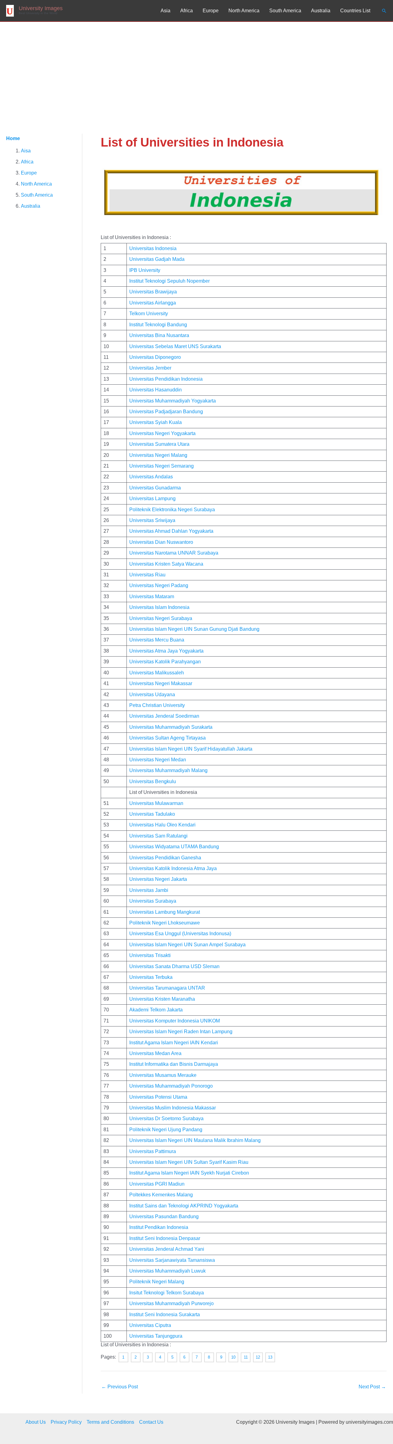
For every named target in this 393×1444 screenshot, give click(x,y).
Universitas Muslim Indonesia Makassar (172, 1107)
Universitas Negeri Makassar (160, 683)
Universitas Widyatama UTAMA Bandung (174, 846)
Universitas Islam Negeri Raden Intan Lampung (180, 1031)
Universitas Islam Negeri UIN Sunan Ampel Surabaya (187, 944)
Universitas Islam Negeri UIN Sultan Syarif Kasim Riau (188, 1162)
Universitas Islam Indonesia (159, 607)
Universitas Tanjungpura (155, 1336)
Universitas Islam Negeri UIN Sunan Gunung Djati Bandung (194, 629)
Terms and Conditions (110, 1422)
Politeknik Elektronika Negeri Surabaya (172, 509)
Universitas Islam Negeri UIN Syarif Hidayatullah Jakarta (190, 748)
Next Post (372, 1386)
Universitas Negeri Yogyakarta (162, 433)
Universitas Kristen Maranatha (162, 999)
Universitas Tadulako (152, 814)
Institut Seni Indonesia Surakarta (164, 1314)
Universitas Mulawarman (156, 803)
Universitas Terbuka (151, 977)
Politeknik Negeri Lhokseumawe (164, 922)
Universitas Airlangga (152, 302)
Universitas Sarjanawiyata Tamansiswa (172, 1260)
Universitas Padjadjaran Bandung (166, 411)
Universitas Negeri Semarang (161, 466)
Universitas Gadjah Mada (157, 259)
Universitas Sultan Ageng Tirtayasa (167, 737)
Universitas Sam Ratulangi (158, 835)
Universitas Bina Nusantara (159, 335)
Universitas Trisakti (150, 955)
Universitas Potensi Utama (158, 1097)
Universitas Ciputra (150, 1325)
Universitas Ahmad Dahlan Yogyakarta (171, 531)
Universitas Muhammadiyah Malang (168, 770)
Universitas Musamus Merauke (162, 1075)
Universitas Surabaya (152, 901)
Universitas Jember (150, 368)
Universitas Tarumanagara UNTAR (167, 988)
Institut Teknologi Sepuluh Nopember (169, 281)
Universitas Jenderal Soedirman (164, 716)
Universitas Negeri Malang (158, 455)
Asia (165, 10)
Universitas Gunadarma (155, 487)
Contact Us (151, 1422)
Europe (211, 10)
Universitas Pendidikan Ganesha (165, 857)
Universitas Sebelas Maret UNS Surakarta (175, 346)
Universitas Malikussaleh (156, 672)
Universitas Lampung (152, 498)
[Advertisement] (196, 68)
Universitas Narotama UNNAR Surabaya (173, 552)
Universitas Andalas (151, 476)
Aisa (26, 150)
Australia (320, 10)
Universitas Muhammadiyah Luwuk (167, 1270)
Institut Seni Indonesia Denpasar (164, 1238)
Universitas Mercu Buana (156, 639)
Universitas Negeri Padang (158, 585)
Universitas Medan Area (155, 1053)
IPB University (144, 270)
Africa (186, 10)
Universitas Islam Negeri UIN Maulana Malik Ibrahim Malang (195, 1140)
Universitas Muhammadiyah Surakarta (170, 727)
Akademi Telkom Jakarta (156, 1009)
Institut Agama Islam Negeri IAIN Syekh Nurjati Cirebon (189, 1172)
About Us (35, 1422)
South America (285, 10)
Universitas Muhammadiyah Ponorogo (171, 1086)
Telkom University (148, 313)
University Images (41, 8)
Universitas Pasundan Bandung (164, 1216)
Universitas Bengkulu (152, 781)
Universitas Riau (147, 574)
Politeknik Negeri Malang (156, 1281)
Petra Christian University (157, 705)
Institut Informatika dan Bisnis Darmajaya (173, 1064)
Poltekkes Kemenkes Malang (161, 1194)
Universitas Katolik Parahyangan (165, 661)
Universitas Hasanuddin (155, 389)
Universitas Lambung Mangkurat (164, 912)
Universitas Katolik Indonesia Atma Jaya (173, 868)
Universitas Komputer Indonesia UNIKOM (174, 1020)
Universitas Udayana (152, 694)
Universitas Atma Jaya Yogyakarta (166, 650)
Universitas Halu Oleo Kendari (162, 824)
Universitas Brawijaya (153, 291)
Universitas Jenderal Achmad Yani (166, 1249)
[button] (384, 11)
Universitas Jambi (148, 890)
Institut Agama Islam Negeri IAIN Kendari (173, 1042)
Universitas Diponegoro (155, 357)
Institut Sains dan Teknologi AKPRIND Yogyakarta (183, 1205)
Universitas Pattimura (152, 1151)
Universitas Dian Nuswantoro (161, 542)
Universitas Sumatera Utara (159, 444)
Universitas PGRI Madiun (157, 1184)
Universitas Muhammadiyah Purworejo (171, 1303)
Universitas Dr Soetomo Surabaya (166, 1118)
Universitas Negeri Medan (157, 759)
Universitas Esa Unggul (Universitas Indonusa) (180, 933)
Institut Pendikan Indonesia (158, 1227)
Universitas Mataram (151, 596)
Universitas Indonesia (153, 248)
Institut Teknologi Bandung (158, 324)
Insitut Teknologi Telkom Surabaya (166, 1292)
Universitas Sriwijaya (152, 520)
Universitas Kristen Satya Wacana (166, 564)
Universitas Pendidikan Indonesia (166, 379)
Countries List (355, 10)
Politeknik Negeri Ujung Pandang (165, 1129)
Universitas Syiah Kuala (155, 422)
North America (243, 10)
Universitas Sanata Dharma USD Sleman (174, 966)
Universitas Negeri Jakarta (158, 879)
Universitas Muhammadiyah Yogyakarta (172, 400)
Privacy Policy (66, 1422)
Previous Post (119, 1386)
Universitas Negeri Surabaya (160, 618)
